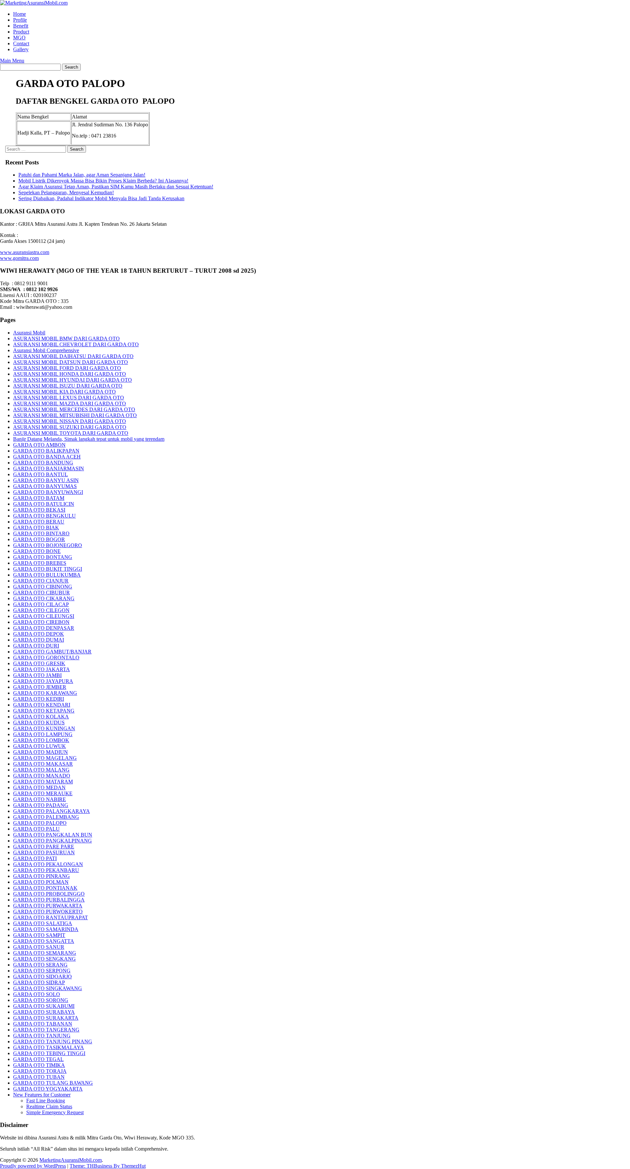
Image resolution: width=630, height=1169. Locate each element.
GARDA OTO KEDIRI (38, 699)
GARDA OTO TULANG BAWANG (53, 1083)
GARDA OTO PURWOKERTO (48, 911)
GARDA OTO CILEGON (41, 610)
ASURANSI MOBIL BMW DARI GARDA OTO (66, 338)
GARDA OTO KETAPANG (43, 710)
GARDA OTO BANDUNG (43, 462)
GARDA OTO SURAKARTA (45, 1018)
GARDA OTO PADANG (40, 805)
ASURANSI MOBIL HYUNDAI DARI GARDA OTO (72, 380)
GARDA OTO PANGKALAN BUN (52, 835)
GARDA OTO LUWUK (39, 746)
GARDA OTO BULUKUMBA (47, 575)
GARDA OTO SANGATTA (43, 941)
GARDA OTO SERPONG (42, 970)
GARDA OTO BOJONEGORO (47, 545)
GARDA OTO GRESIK (39, 663)
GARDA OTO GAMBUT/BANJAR (52, 651)
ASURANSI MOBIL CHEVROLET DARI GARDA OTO (76, 344)
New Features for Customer (42, 1094)
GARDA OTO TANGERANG (46, 1029)
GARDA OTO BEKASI (39, 510)
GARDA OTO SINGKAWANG (47, 988)
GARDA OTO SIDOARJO (42, 976)
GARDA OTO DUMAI (38, 640)
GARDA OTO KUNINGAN (44, 728)
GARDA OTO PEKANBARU (46, 870)
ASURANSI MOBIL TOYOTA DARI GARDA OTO (70, 433)
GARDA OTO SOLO (36, 994)
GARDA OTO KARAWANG (45, 693)
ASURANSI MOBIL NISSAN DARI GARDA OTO (69, 421)
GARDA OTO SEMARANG (44, 953)
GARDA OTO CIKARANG (43, 598)
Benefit (20, 26)
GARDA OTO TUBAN (39, 1077)
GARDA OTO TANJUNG (42, 1035)
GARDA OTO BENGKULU (44, 516)
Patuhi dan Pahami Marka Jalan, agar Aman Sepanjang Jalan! (81, 175)
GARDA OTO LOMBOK (41, 740)
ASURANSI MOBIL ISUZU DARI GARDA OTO (67, 386)
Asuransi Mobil (29, 332)
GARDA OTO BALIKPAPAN (46, 451)
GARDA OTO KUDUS (39, 722)
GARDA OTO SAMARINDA (45, 929)
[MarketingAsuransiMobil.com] (34, 3)
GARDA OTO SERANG (40, 964)
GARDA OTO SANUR (38, 947)
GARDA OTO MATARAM (43, 781)
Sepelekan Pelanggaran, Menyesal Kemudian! (66, 192)
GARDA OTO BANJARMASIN (48, 468)
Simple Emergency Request (55, 1112)
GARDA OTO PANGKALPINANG (52, 840)
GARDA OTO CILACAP (41, 604)
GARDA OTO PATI (35, 858)
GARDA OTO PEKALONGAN (48, 864)
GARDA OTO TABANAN (42, 1024)
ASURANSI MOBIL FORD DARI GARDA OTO (67, 368)
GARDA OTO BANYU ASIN (46, 480)
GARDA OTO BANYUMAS (45, 486)
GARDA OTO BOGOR (39, 539)
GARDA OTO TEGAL (38, 1059)
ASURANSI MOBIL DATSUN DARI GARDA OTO (70, 362)
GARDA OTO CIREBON (41, 622)
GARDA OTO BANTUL (40, 474)
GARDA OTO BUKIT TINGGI (47, 569)
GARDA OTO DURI (36, 645)
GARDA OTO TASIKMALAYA (48, 1047)
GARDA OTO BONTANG (42, 557)
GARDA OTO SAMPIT (39, 935)
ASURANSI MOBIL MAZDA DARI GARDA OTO (69, 403)
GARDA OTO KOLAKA (41, 716)
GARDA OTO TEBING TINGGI (49, 1053)
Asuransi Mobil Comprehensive (46, 350)
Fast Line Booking (45, 1100)
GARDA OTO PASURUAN (44, 852)
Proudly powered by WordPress (33, 1166)
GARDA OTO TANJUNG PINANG (52, 1041)
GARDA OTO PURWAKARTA (47, 905)
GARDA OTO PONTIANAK (45, 888)
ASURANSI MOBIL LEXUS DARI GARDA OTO (68, 397)
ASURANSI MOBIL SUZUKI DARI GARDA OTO (69, 427)
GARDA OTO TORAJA (40, 1071)
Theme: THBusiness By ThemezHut (108, 1166)
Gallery (21, 49)
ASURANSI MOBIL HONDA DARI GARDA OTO (69, 374)
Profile (20, 20)
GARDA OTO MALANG (41, 770)
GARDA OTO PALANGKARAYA (51, 811)
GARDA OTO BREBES (39, 563)
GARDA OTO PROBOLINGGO (49, 894)
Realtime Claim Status (49, 1106)
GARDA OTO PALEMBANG (46, 817)
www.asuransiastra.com (24, 252)
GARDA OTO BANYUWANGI (48, 492)
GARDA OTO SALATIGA (42, 923)
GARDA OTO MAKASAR (43, 764)
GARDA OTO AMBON (39, 445)
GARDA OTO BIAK (36, 527)
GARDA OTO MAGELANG (45, 758)
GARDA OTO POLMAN (41, 882)
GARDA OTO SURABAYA (44, 1012)
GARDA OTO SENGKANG (44, 959)
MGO (19, 37)
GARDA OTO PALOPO (40, 823)
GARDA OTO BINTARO (41, 533)
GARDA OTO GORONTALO (46, 657)
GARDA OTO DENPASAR (43, 628)
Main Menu (12, 60)
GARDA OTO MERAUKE (43, 793)
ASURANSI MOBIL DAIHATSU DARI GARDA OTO (73, 356)
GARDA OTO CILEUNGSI (43, 616)
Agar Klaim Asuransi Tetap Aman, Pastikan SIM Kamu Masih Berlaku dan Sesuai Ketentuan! (115, 186)
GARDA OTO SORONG (40, 1000)
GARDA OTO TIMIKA (39, 1065)
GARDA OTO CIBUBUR (41, 592)
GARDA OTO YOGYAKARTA (48, 1089)
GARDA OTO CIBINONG (42, 586)
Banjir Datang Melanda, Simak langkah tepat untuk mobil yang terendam (88, 439)
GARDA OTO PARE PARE (43, 846)
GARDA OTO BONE (37, 551)
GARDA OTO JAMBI (37, 675)
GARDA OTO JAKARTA (41, 669)
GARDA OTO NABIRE (39, 799)
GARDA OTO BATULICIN (43, 504)
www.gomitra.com (19, 258)
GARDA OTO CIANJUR (41, 581)
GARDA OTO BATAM (38, 498)
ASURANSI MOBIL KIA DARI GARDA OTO (64, 391)
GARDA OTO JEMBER (39, 687)
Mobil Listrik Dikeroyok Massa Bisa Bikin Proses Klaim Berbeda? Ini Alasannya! (103, 180)
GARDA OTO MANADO (41, 775)
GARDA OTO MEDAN (39, 787)
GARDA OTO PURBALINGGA (49, 900)
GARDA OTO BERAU (38, 521)
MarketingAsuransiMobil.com (70, 1160)
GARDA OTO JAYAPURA (43, 681)
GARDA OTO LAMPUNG (43, 734)
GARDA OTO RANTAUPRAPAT (50, 917)
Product (21, 31)
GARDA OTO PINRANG (41, 876)
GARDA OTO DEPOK (38, 634)
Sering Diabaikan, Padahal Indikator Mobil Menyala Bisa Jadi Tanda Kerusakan (101, 198)
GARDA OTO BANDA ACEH (47, 456)
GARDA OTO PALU (36, 829)
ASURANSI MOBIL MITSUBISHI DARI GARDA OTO (75, 415)
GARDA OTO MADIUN (40, 752)
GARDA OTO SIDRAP (39, 982)
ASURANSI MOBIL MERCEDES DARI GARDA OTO (74, 409)
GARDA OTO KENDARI (41, 705)
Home (19, 14)
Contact (21, 43)
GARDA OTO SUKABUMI (43, 1006)
